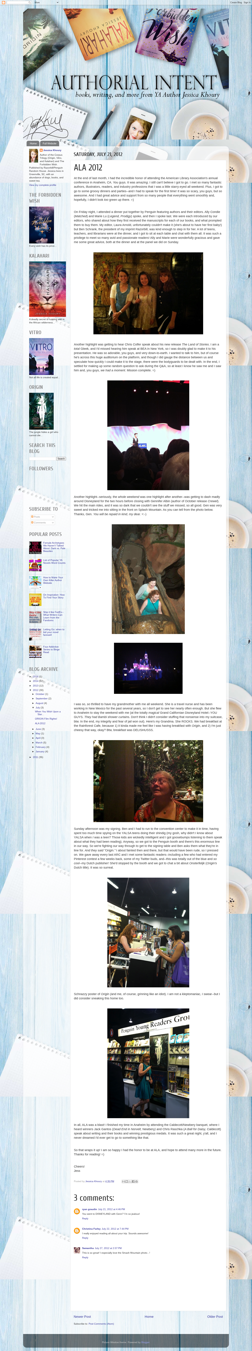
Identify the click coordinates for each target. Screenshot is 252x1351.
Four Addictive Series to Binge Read (51, 649)
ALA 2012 (40, 723)
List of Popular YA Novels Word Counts (54, 561)
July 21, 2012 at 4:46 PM (111, 1209)
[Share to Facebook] (133, 1181)
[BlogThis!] (126, 1181)
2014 (36, 681)
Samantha (88, 1248)
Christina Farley (91, 1229)
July (38, 707)
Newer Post (82, 1316)
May (38, 733)
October (40, 694)
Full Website (49, 143)
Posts (36, 517)
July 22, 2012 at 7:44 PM (115, 1229)
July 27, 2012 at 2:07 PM (108, 1248)
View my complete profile (42, 185)
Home (33, 143)
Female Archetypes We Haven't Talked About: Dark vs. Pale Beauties (54, 547)
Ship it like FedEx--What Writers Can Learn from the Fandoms (53, 616)
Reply (85, 1218)
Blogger (145, 1342)
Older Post (215, 1316)
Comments (39, 522)
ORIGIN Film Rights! (46, 719)
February (41, 747)
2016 (36, 676)
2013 (36, 685)
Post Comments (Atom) (101, 1324)
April (38, 738)
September (42, 698)
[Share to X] (130, 1181)
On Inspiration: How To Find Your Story (54, 596)
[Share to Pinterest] (136, 1181)
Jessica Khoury (52, 150)
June (39, 729)
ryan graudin (89, 1209)
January (40, 751)
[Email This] (123, 1181)
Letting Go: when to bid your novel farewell (53, 632)
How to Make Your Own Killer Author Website (53, 580)
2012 (36, 690)
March (39, 742)
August (40, 703)
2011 (36, 757)
